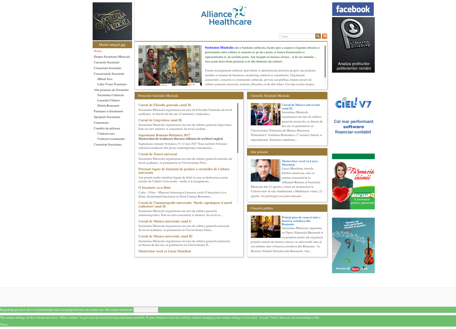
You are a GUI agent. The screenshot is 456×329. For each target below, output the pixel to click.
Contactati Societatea (108, 144)
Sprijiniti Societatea (107, 117)
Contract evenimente (111, 138)
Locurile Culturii (108, 100)
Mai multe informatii (119, 309)
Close (3, 324)
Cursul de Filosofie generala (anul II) (164, 104)
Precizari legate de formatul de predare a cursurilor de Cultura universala (183, 170)
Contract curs (106, 133)
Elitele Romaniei (108, 105)
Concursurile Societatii (109, 73)
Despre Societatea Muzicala (112, 56)
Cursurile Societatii (106, 62)
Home (98, 51)
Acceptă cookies (146, 309)
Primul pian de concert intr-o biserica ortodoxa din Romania (301, 220)
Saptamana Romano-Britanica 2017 (164, 134)
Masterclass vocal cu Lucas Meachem (164, 251)
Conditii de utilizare (107, 128)
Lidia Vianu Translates (112, 84)
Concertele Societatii (107, 68)
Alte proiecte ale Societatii (111, 90)
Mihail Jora (104, 79)
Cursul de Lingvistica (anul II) (160, 120)
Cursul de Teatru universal (157, 153)
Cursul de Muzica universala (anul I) (164, 221)
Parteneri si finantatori (108, 111)
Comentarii (101, 122)
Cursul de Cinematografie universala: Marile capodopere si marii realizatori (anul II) (185, 204)
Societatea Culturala (110, 95)
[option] (231, 17)
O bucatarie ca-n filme (154, 187)
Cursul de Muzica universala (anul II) (165, 236)
